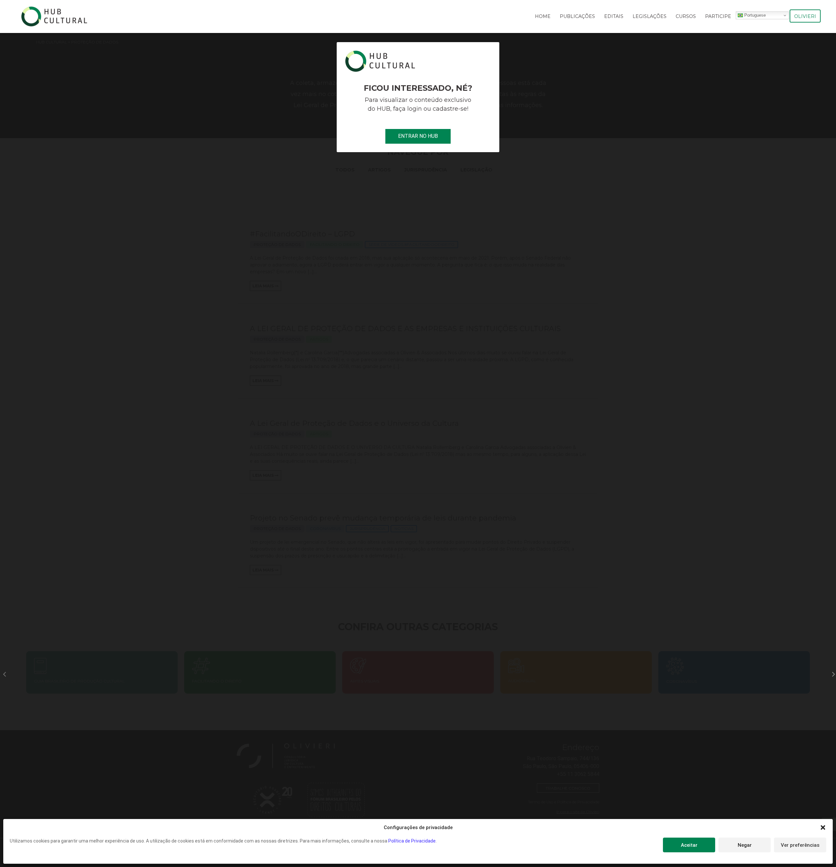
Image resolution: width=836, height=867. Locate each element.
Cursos (686, 16)
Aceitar (689, 845)
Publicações (577, 16)
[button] (823, 827)
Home (543, 16)
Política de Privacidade (412, 840)
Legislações (650, 16)
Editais (613, 16)
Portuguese (754, 15)
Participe (718, 16)
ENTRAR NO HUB (418, 136)
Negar (745, 845)
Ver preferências (800, 845)
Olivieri (805, 16)
